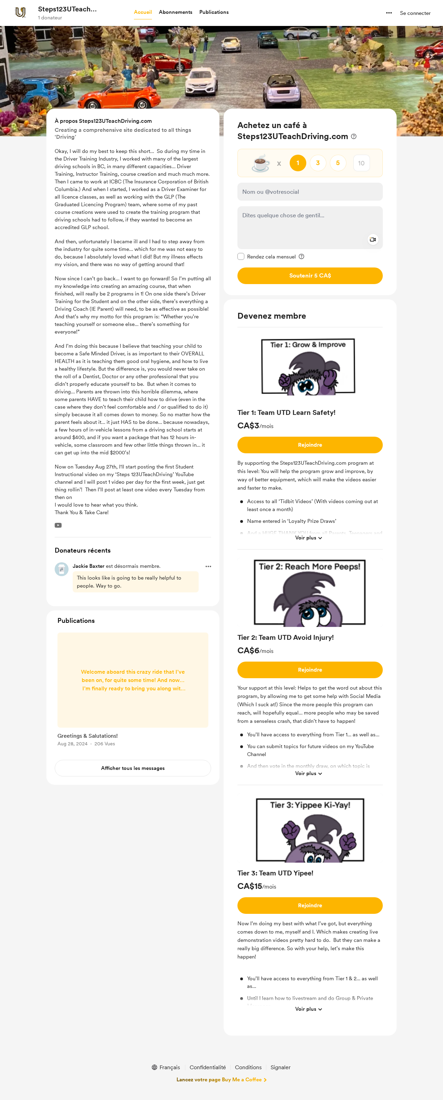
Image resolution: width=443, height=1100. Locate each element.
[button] (143, 12)
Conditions (248, 1067)
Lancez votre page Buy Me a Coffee (219, 1079)
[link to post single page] (133, 691)
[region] (310, 202)
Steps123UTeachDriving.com (68, 9)
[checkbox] (266, 256)
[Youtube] (58, 525)
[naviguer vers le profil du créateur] (21, 12)
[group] (310, 441)
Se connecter (415, 13)
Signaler (281, 1067)
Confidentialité (208, 1067)
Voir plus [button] (305, 538)
